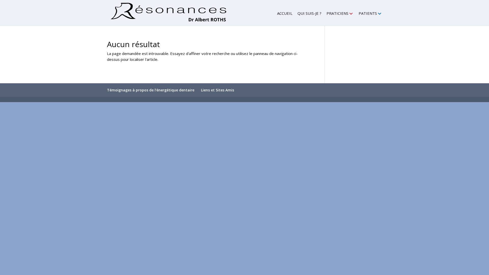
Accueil (284, 13)
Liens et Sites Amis (217, 90)
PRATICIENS (337, 13)
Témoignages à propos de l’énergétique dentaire (150, 90)
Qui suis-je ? (309, 13)
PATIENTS (368, 13)
